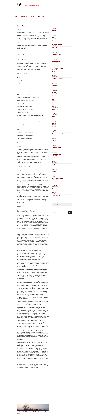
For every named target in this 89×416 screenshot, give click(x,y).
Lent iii (53, 157)
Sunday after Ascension (57, 44)
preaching (40, 16)
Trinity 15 (54, 109)
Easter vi (54, 137)
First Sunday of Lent (56, 54)
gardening (33, 16)
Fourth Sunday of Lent (56, 154)
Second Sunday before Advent (58, 88)
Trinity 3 (54, 33)
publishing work (24, 16)
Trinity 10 (54, 116)
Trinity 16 (54, 106)
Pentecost (54, 40)
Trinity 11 (54, 113)
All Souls (54, 188)
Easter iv (54, 140)
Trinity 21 (54, 95)
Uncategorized (22, 379)
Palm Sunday (55, 47)
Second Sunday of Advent (57, 82)
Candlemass (54, 64)
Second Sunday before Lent (58, 57)
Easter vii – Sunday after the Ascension (60, 133)
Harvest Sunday (55, 102)
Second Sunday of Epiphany (58, 68)
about (16, 16)
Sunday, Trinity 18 (56, 195)
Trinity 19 (54, 99)
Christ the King (55, 185)
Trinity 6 (54, 123)
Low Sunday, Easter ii (56, 147)
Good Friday (54, 150)
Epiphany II (54, 171)
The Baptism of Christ (56, 71)
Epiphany (54, 75)
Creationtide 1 (55, 27)
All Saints (54, 92)
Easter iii (54, 144)
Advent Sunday (55, 85)
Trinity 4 (54, 30)
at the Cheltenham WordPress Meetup (60, 51)
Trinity (53, 37)
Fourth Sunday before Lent (57, 61)
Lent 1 (53, 164)
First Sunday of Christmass (57, 78)
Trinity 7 (54, 119)
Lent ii (53, 161)
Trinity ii (54, 126)
